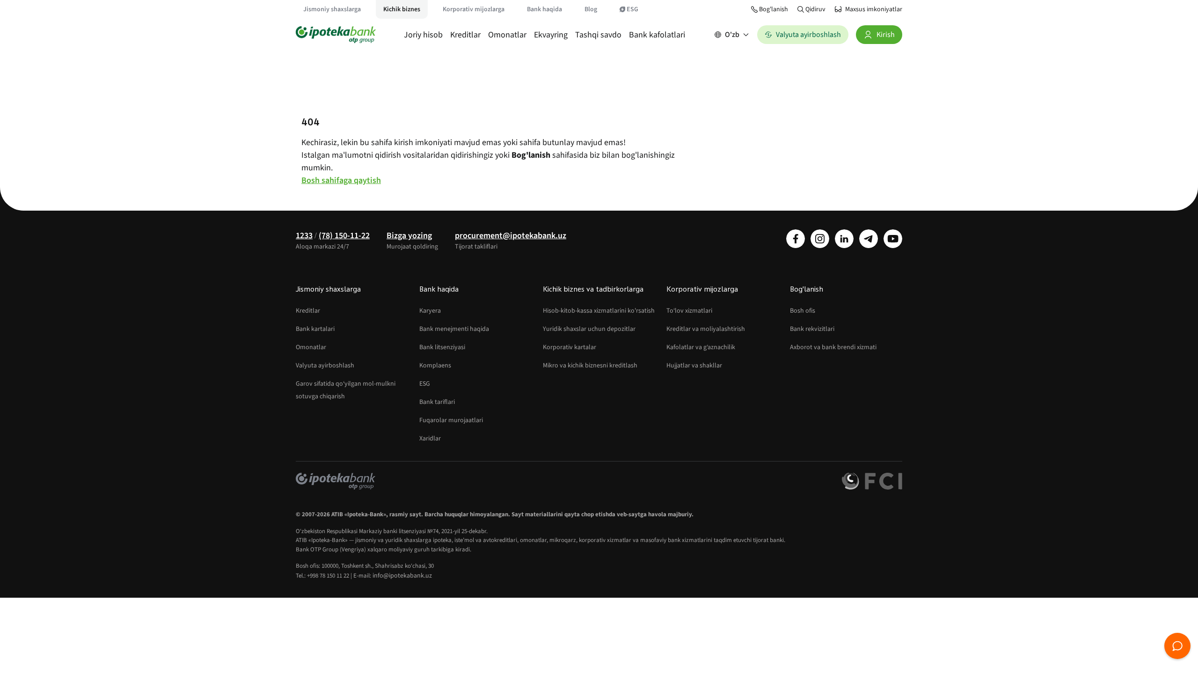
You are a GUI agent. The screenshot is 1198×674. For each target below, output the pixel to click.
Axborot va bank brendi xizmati (833, 347)
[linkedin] (844, 238)
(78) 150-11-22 (344, 236)
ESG (632, 9)
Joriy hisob (423, 35)
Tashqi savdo (598, 35)
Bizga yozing (409, 236)
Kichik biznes (401, 9)
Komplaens (435, 365)
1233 (304, 236)
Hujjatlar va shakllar (694, 365)
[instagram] (820, 238)
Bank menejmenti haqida (454, 329)
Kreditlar (465, 35)
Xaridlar (430, 438)
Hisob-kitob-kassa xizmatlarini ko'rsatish (599, 310)
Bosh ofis (802, 310)
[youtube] (893, 238)
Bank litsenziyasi (442, 347)
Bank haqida (544, 9)
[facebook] (795, 238)
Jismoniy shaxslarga (332, 9)
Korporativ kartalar (569, 347)
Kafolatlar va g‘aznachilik (700, 347)
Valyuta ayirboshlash (325, 365)
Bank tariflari (437, 402)
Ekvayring (551, 35)
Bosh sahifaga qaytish (341, 180)
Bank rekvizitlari (812, 329)
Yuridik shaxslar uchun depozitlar (589, 329)
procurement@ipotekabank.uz (510, 236)
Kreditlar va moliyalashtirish (705, 329)
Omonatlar (507, 35)
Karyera (430, 310)
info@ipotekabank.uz (402, 575)
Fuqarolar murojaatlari (451, 420)
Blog (590, 9)
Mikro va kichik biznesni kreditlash (590, 365)
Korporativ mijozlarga (473, 9)
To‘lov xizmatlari (689, 310)
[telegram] (868, 238)
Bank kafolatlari (657, 35)
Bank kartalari (315, 329)
